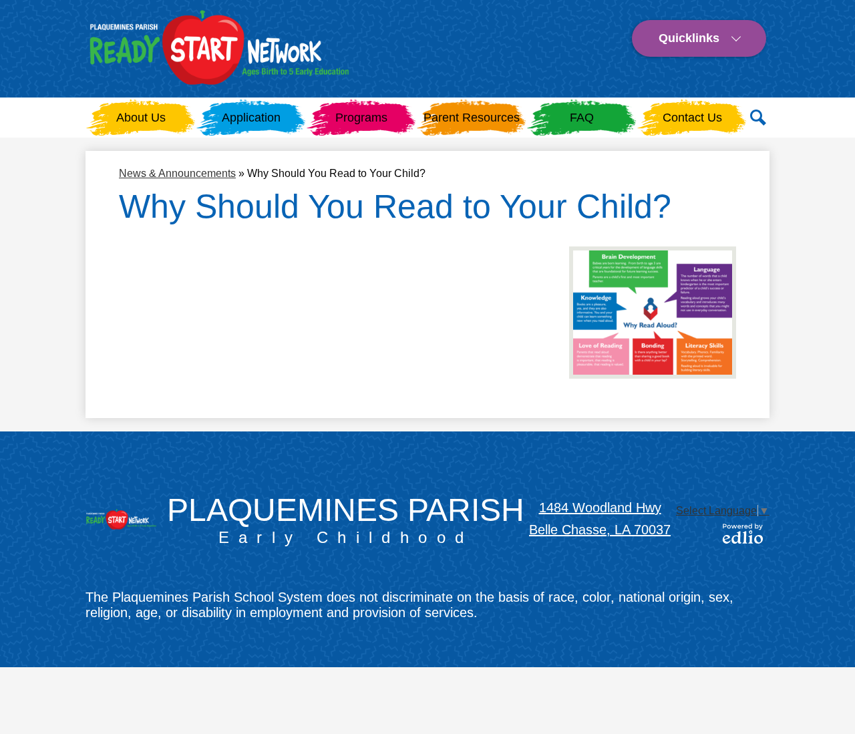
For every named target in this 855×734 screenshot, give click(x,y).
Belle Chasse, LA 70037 (600, 529)
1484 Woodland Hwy (600, 507)
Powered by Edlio (743, 534)
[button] (361, 118)
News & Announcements (177, 173)
